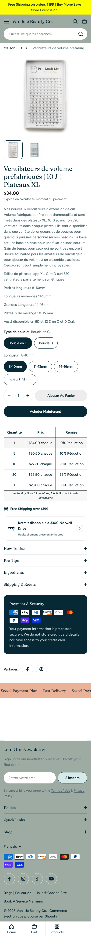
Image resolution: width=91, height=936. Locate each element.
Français (10, 846)
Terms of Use (60, 791)
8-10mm (15, 366)
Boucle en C (18, 343)
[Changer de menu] (6, 21)
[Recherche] (81, 34)
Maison (9, 48)
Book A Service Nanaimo (23, 901)
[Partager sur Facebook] (27, 669)
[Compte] (75, 21)
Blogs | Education (17, 893)
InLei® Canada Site (52, 893)
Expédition (11, 199)
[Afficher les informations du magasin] (79, 528)
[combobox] (45, 34)
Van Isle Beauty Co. (32, 21)
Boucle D (46, 343)
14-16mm (66, 366)
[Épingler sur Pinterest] (41, 669)
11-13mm (40, 366)
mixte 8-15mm (20, 380)
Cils (24, 48)
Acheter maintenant (45, 411)
